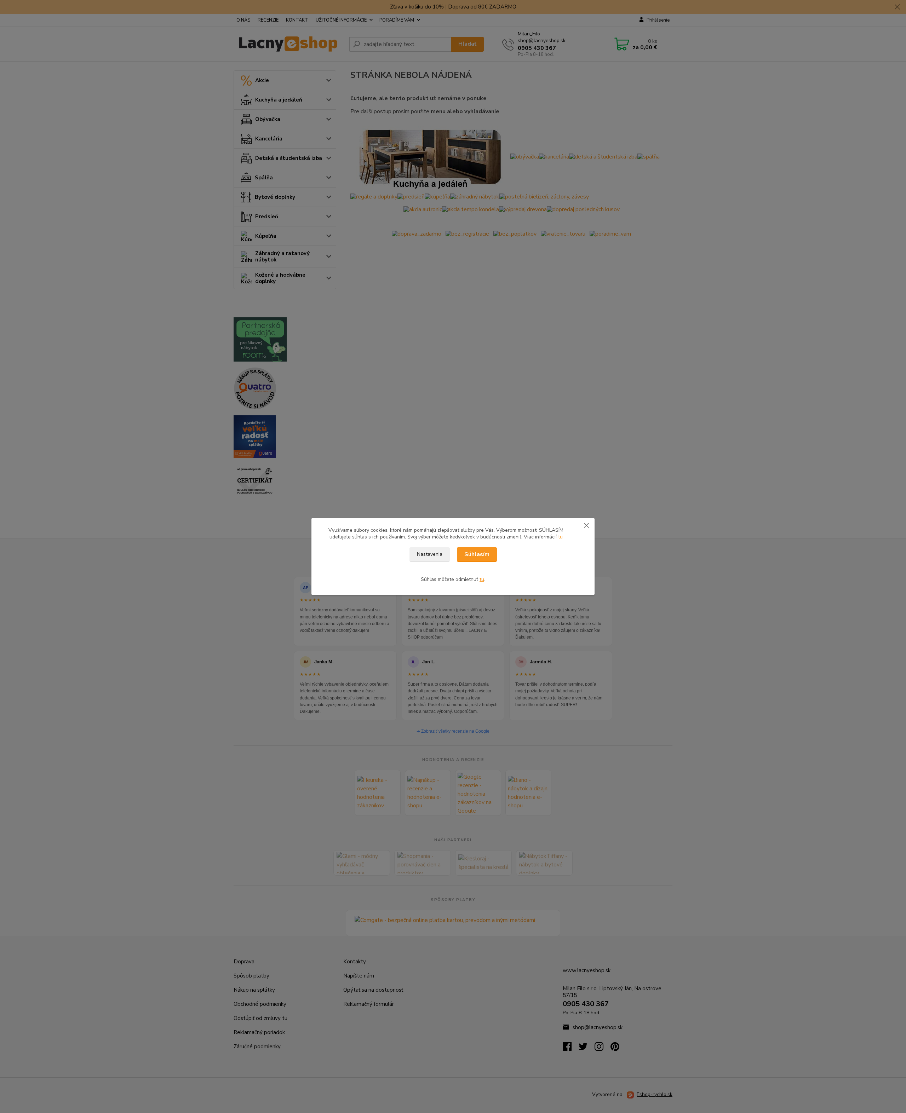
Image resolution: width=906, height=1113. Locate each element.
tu (560, 537)
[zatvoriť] (586, 525)
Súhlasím (476, 554)
